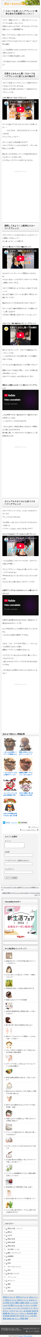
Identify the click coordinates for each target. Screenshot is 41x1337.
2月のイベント (9, 1297)
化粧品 (34, 1311)
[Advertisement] (20, 194)
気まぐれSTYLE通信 (16, 4)
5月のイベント (11, 1300)
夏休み (10, 1232)
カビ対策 (34, 1305)
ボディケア (19, 1311)
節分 (35, 1316)
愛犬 (9, 1313)
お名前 (7, 852)
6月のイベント (22, 1300)
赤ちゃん (17, 1318)
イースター (26, 1305)
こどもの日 (34, 1303)
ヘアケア (12, 1311)
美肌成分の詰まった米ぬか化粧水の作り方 (20, 988)
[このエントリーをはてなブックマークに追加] (4, 822)
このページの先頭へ (33, 1331)
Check (8, 822)
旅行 (9, 1287)
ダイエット (11, 1280)
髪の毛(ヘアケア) (13, 1273)
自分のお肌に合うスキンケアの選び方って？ (21, 1198)
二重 (24, 1311)
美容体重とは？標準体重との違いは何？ (19, 1187)
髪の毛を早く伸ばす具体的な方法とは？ (19, 1025)
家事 (9, 1260)
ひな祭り (11, 1305)
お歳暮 (21, 1303)
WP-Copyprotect (28, 1336)
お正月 (10, 1235)
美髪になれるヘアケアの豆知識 (16, 1000)
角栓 (13, 1318)
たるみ (5, 1305)
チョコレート (26, 1308)
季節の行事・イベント (15, 1228)
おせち (32, 1300)
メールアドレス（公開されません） (17, 860)
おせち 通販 (14, 1303)
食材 (26, 1318)
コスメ (18, 1308)
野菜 (22, 1318)
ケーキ (14, 1308)
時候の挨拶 (11, 1242)
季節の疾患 (11, 1246)
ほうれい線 (18, 1305)
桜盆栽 (7, 1316)
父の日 (21, 1316)
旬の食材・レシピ (13, 1249)
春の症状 (30, 1313)
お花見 (26, 1303)
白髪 (32, 1316)
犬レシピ (27, 1316)
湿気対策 (13, 1316)
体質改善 (28, 1311)
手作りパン (23, 1313)
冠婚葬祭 (11, 1256)
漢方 (17, 1316)
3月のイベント (22, 1297)
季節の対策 (11, 1239)
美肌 (4, 1318)
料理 (9, 1263)
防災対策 (11, 1291)
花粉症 (9, 1318)
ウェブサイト (9, 869)
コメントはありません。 (29, 830)
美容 (9, 1270)
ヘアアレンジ (34, 827)
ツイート (14, 822)
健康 (9, 1284)
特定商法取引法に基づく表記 (10, 1328)
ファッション (12, 1277)
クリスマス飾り (7, 1308)
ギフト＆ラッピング (14, 1267)
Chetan (21, 1336)
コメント (8, 841)
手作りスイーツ (15, 1313)
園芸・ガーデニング (14, 1253)
